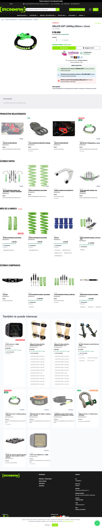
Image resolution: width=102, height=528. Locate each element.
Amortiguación (21, 15)
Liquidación (74, 9)
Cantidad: (54, 37)
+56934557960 (66, 3)
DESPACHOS (42, 483)
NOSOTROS (41, 486)
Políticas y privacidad (80, 509)
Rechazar (47, 525)
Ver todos (20, 209)
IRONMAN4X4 (55, 23)
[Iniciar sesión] (90, 9)
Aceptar (55, 525)
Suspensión (32, 15)
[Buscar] (58, 9)
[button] (25, 41)
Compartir (99, 23)
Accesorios (71, 15)
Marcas (83, 9)
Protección (61, 15)
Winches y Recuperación (47, 15)
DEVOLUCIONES (42, 481)
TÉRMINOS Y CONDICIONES (45, 479)
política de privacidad (67, 521)
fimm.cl (11, 3)
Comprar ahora (64, 48)
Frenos (81, 15)
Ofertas (78, 9)
